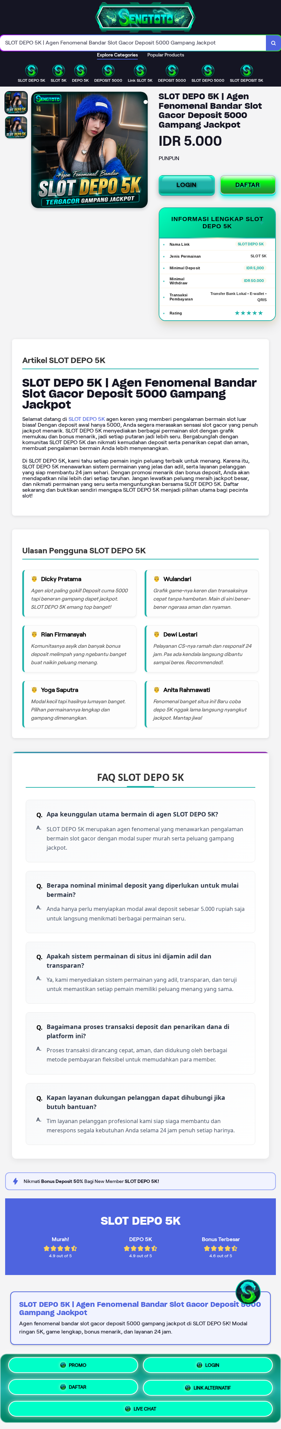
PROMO (77, 1367)
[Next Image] (142, 151)
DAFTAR (247, 184)
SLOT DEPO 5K (87, 419)
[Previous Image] (36, 151)
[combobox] (133, 43)
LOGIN (186, 184)
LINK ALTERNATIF (212, 1386)
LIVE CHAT (145, 1406)
